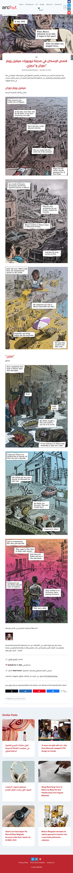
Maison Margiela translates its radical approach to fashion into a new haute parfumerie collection (54, 836)
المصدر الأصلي (12, 659)
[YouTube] (69, 12)
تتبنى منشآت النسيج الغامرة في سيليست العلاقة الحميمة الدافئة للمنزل (17, 748)
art (36, 57)
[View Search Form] (65, 7)
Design (42, 4)
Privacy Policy (23, 862)
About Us (49, 4)
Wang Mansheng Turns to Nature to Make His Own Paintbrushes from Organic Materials (52, 791)
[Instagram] (69, 9)
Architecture (29, 4)
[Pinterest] (40, 859)
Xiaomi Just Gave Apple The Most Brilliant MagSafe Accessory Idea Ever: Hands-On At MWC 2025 (18, 836)
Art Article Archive (51, 676)
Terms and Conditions (37, 862)
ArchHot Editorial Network (31, 70)
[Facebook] (69, 1)
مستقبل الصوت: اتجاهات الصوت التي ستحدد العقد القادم (18, 788)
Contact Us (58, 4)
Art (37, 4)
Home (21, 4)
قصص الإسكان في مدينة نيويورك (15, 698)
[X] (69, 5)
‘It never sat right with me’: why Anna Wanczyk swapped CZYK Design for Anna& (54, 748)
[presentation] (18, 730)
